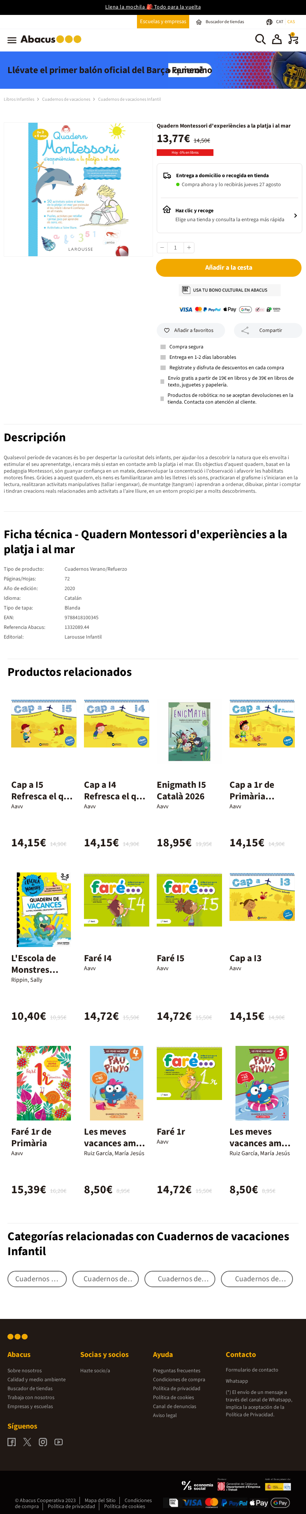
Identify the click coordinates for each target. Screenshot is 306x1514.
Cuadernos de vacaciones (66, 99)
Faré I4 (98, 958)
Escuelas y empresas (163, 21)
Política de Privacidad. (250, 1415)
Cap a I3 (246, 958)
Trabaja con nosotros (30, 1397)
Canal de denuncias (174, 1406)
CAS (291, 22)
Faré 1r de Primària (31, 1137)
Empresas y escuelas (30, 1406)
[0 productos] (293, 42)
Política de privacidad (176, 1388)
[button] (277, 40)
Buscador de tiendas (30, 1388)
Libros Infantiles (19, 99)
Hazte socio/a (95, 1370)
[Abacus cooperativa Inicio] (52, 44)
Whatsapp (237, 1381)
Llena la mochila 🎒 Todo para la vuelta (153, 7)
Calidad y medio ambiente (36, 1379)
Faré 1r (171, 1131)
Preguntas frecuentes (176, 1370)
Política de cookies (173, 1397)
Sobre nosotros (24, 1370)
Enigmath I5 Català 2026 (181, 790)
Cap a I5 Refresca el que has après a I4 (42, 796)
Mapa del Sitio (100, 1500)
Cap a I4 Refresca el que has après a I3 (115, 796)
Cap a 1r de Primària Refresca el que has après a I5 (261, 802)
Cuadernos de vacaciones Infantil (129, 99)
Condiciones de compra (179, 1379)
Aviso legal (165, 1415)
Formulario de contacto (252, 1370)
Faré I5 (170, 958)
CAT (280, 22)
